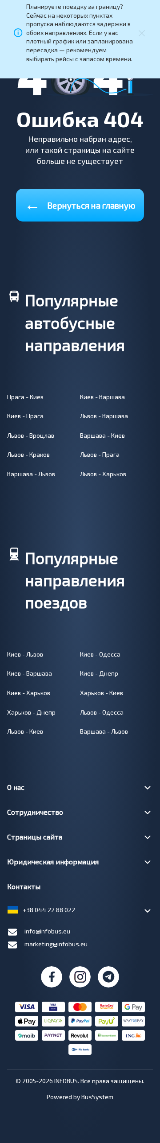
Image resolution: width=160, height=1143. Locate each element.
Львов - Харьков (103, 474)
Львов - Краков (28, 454)
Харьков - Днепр (31, 712)
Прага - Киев (25, 396)
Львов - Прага (100, 454)
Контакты (23, 886)
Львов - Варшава (104, 416)
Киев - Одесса (100, 654)
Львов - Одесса (102, 712)
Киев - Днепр (99, 673)
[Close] (141, 32)
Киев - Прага (25, 416)
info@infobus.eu (47, 931)
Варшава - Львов (31, 474)
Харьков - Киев (101, 692)
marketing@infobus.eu (56, 944)
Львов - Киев (25, 731)
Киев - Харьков (28, 692)
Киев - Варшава (102, 396)
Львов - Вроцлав (30, 435)
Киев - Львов (25, 654)
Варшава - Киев (102, 435)
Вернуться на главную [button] (80, 203)
